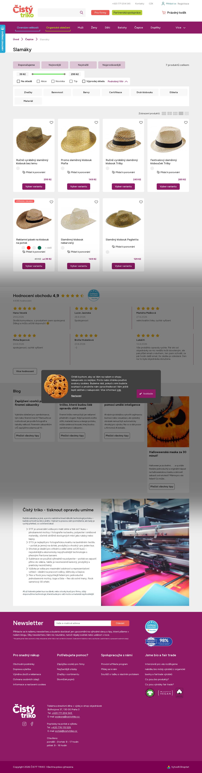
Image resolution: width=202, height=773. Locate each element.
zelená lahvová (39, 248)
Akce (44, 81)
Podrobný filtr (116, 81)
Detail (33, 186)
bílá (18, 248)
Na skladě (26, 81)
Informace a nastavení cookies (29, 684)
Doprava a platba (22, 669)
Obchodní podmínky (23, 664)
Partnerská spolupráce (127, 12)
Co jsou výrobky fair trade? (159, 684)
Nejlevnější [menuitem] (55, 64)
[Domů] (16, 39)
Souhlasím (148, 393)
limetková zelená (34, 248)
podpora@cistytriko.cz (67, 716)
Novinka (60, 81)
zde (119, 390)
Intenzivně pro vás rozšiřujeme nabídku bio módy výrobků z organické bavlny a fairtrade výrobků (165, 669)
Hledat (82, 12)
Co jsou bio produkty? (157, 679)
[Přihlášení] (168, 4)
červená (29, 248)
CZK (151, 3)
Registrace (183, 3)
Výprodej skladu (95, 81)
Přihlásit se (120, 623)
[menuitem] (27, 28)
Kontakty (139, 3)
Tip (75, 81)
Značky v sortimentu (68, 674)
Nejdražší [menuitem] (83, 64)
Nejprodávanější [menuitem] (112, 64)
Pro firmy (100, 12)
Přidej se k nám (109, 669)
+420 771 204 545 (121, 3)
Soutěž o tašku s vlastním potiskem (120, 674)
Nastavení (76, 396)
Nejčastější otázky (67, 669)
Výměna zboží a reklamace (27, 674)
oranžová (23, 248)
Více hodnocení (25, 371)
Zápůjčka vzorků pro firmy (70, 664)
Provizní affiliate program (114, 664)
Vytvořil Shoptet (180, 767)
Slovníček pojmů (65, 679)
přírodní (18, 168)
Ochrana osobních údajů (26, 679)
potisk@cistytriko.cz (66, 731)
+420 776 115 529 (61, 727)
